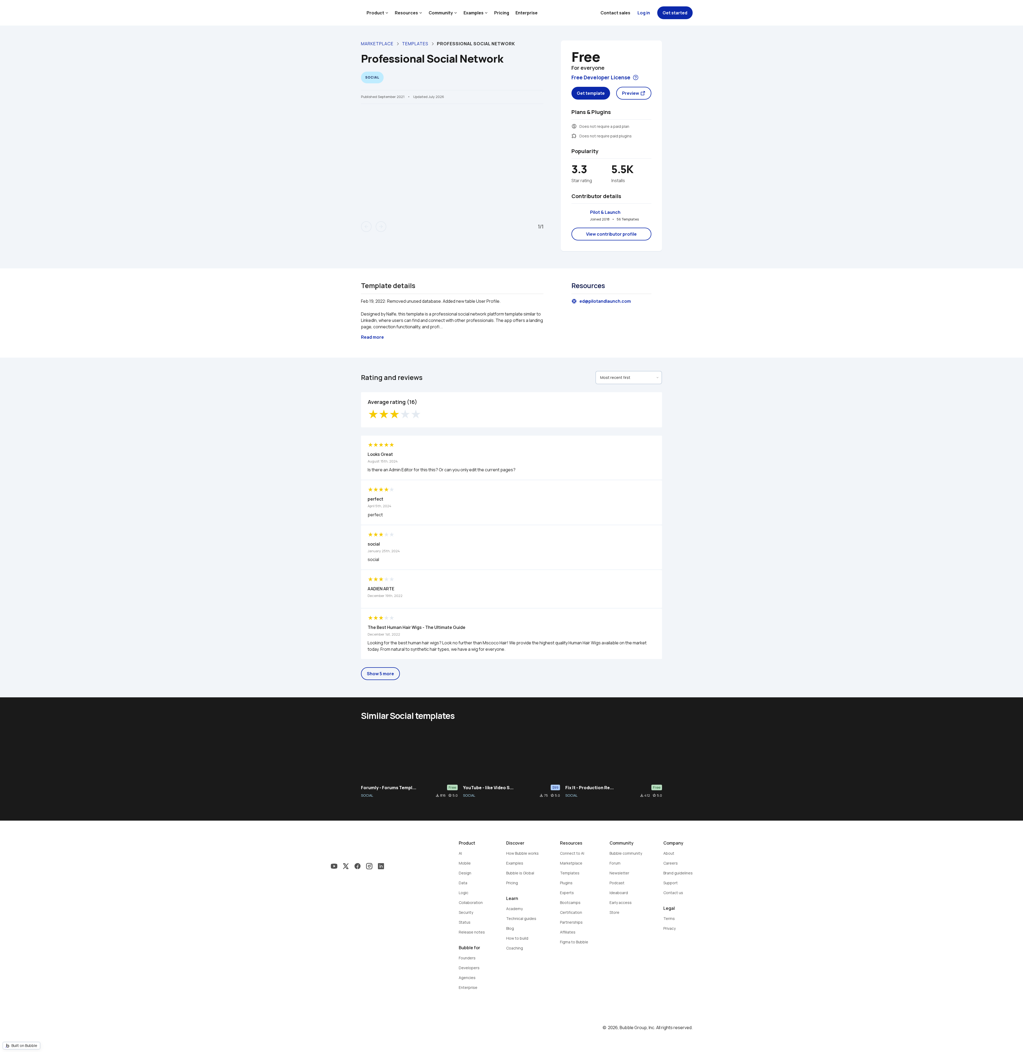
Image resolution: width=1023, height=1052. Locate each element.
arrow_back (366, 226)
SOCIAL (367, 795)
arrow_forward (381, 226)
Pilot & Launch (605, 212)
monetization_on (574, 126)
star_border (450, 795)
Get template (591, 93)
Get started (675, 13)
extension (574, 135)
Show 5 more (380, 674)
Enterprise (526, 13)
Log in (644, 13)
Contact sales (615, 13)
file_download (437, 795)
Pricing (501, 13)
